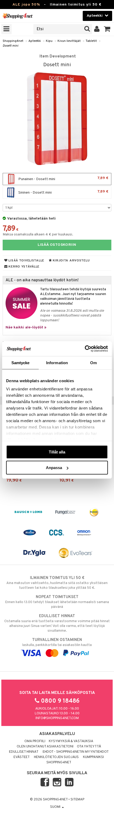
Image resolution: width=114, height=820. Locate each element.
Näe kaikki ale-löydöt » (26, 327)
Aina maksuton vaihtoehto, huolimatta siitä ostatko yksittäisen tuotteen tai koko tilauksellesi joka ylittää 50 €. (57, 583)
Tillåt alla (57, 451)
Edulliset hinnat (23, 752)
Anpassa (54, 467)
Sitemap (77, 799)
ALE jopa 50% (26, 4)
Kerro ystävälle (24, 267)
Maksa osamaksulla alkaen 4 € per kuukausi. (38, 234)
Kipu (49, 41)
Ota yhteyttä (89, 747)
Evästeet (22, 757)
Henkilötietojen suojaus (56, 757)
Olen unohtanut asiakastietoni (45, 747)
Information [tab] (57, 362)
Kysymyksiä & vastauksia (71, 741)
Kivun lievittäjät (69, 41)
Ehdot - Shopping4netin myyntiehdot (76, 752)
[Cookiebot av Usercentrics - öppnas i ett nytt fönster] (85, 348)
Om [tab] (93, 362)
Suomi (55, 807)
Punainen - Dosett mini (62, 178)
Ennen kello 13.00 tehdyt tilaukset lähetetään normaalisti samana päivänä (57, 602)
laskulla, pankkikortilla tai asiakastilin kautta (57, 642)
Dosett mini (10, 46)
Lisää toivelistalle (26, 261)
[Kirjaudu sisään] (97, 29)
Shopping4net (13, 41)
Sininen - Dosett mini (62, 192)
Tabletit (91, 41)
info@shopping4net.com (57, 718)
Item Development (58, 56)
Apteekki (34, 41)
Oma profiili (34, 741)
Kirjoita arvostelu (71, 261)
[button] (107, 29)
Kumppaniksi (93, 757)
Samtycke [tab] (20, 362)
